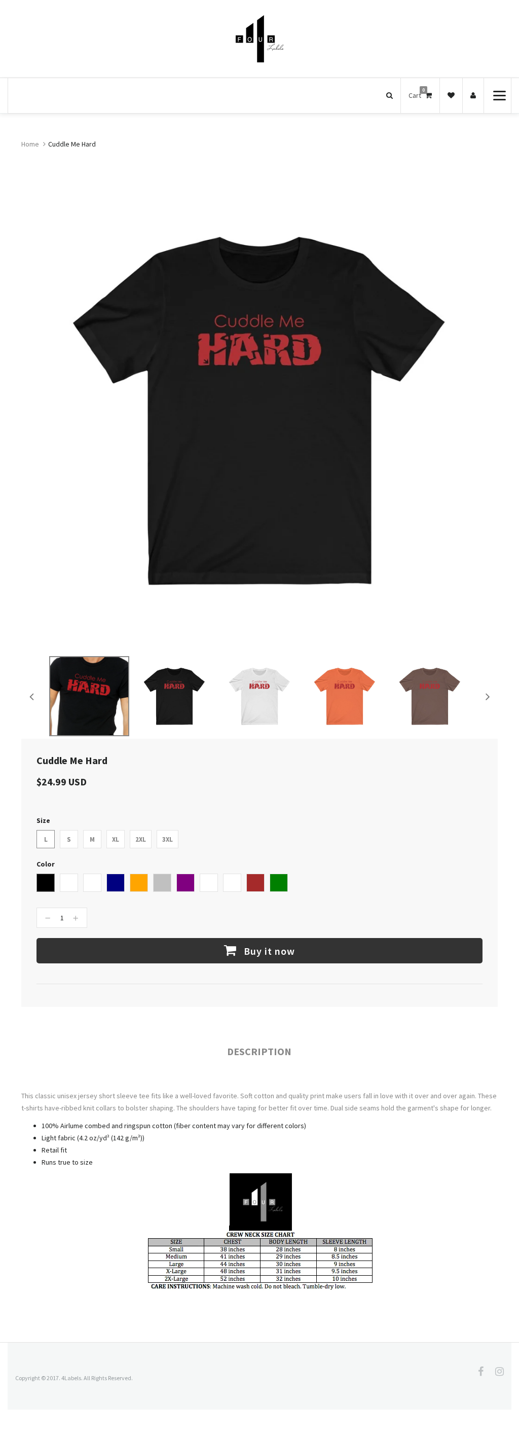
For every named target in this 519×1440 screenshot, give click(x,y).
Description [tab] (259, 1051)
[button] (389, 95)
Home (30, 144)
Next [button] (487, 696)
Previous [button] (31, 696)
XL (115, 839)
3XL (167, 839)
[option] (89, 696)
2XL (140, 839)
